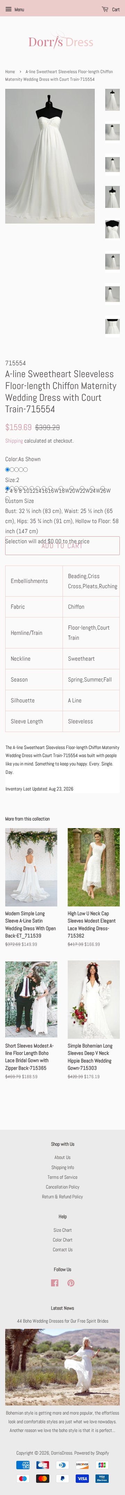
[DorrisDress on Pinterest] (71, 1284)
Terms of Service (62, 1177)
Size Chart (62, 1230)
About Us (62, 1157)
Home (10, 72)
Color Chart (63, 1240)
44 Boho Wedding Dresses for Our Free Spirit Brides (62, 1321)
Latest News (62, 1308)
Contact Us (63, 1249)
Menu (19, 9)
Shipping (14, 440)
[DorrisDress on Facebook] (55, 1284)
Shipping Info (62, 1167)
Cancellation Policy (63, 1187)
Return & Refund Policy (62, 1196)
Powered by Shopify (91, 1453)
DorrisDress (61, 1453)
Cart (115, 9)
